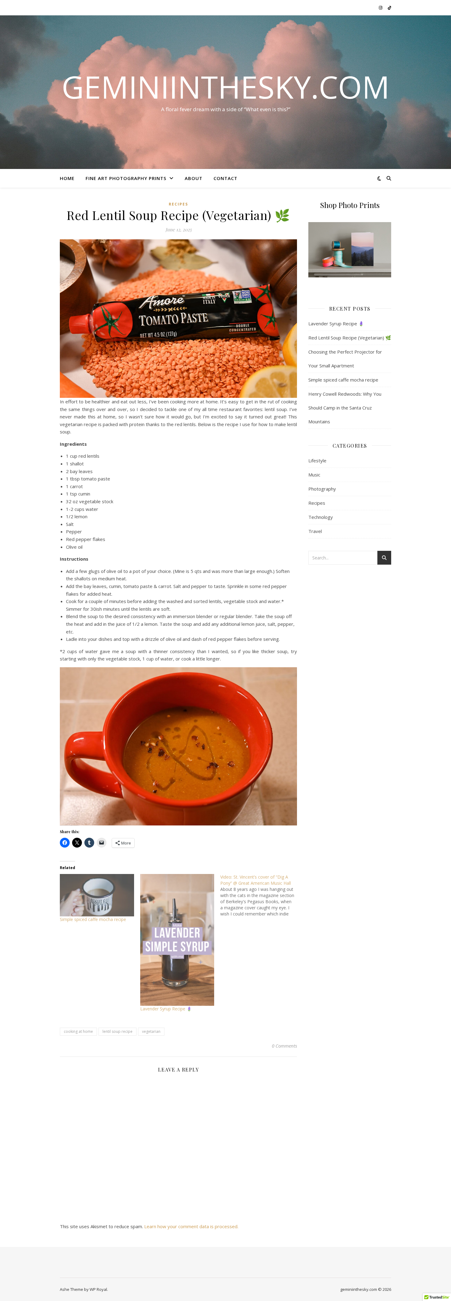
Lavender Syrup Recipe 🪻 (166, 1009)
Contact (225, 178)
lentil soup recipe (117, 1031)
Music (314, 475)
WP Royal (98, 1289)
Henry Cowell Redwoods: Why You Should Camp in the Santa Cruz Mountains (344, 408)
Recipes (178, 204)
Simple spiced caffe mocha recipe (93, 919)
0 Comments (284, 1046)
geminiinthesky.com (226, 86)
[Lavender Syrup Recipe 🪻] (177, 940)
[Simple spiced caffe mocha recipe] (97, 895)
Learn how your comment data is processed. (191, 1226)
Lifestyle (317, 460)
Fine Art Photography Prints (126, 178)
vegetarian (151, 1031)
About (193, 178)
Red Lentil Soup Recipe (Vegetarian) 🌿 (349, 338)
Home (67, 178)
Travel (315, 531)
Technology (320, 517)
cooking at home (78, 1031)
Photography (322, 489)
